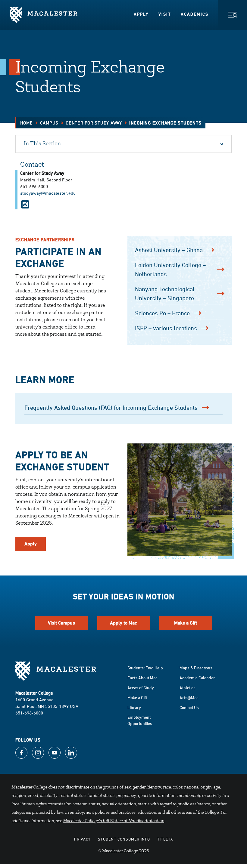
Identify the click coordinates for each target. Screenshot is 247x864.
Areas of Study (140, 687)
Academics (194, 14)
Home (26, 122)
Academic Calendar (197, 677)
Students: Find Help (145, 667)
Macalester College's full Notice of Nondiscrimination (113, 821)
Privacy (82, 839)
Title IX (165, 839)
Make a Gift (185, 623)
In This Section (42, 144)
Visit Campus (61, 623)
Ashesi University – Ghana (169, 249)
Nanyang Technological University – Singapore (165, 293)
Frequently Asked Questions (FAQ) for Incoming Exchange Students (111, 407)
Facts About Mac (142, 677)
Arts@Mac (189, 697)
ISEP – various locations (166, 328)
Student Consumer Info (124, 839)
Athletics (187, 687)
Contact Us (189, 707)
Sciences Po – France (162, 313)
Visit (164, 14)
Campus (49, 122)
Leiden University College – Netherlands (170, 269)
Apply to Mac (123, 623)
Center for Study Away (94, 122)
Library (134, 707)
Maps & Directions (196, 667)
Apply (141, 14)
